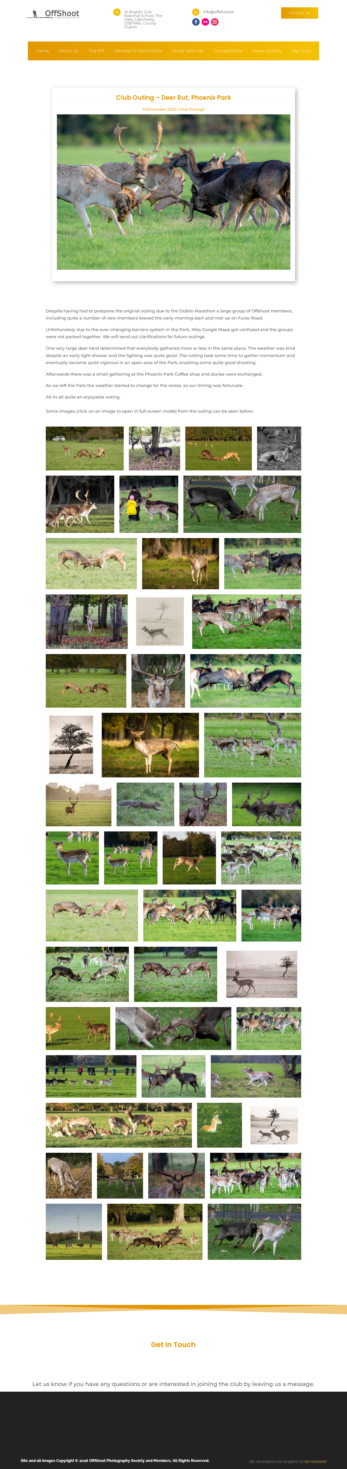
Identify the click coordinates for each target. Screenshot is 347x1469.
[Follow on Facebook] (196, 22)
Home (42, 51)
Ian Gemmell (315, 1461)
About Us (69, 51)
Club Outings (191, 109)
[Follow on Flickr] (205, 22)
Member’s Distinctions (138, 51)
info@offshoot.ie (218, 12)
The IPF (96, 51)
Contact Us (299, 13)
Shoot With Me (188, 51)
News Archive (267, 51)
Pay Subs (301, 51)
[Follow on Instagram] (215, 22)
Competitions (228, 51)
